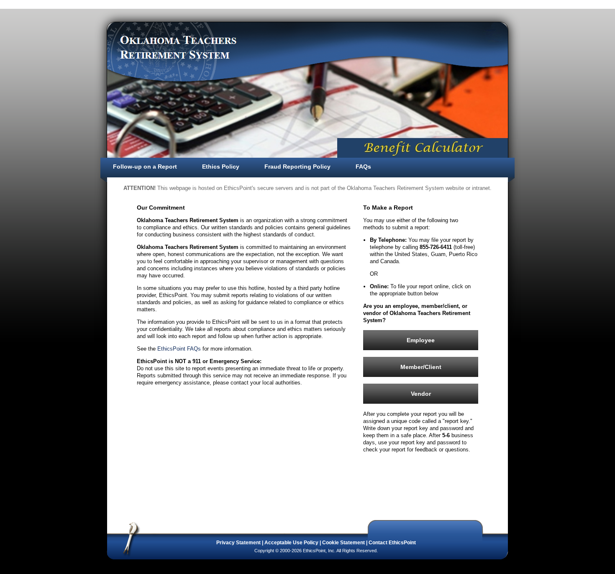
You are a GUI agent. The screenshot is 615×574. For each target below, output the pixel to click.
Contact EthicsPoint (392, 543)
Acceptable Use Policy (291, 543)
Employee (421, 340)
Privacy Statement (238, 543)
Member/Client (420, 367)
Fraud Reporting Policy (297, 167)
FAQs (363, 167)
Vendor (421, 393)
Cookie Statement (343, 543)
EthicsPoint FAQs (179, 349)
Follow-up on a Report (145, 167)
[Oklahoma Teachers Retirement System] (178, 47)
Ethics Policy (220, 167)
